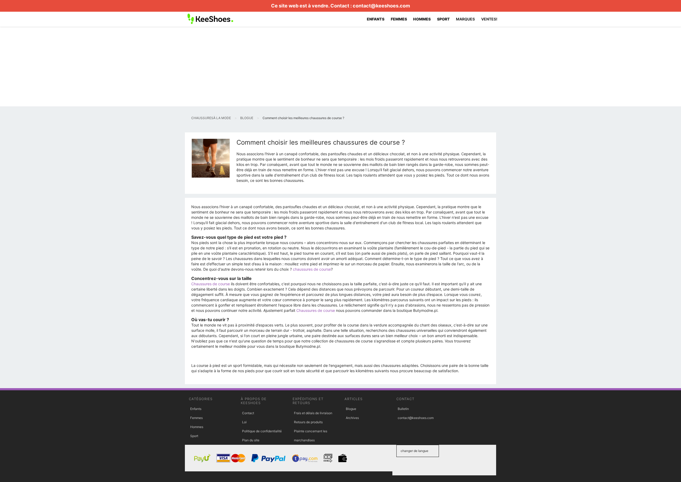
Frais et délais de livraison (313, 413)
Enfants (195, 409)
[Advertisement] (340, 66)
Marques (465, 19)
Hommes (196, 427)
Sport (194, 436)
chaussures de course (312, 269)
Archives (352, 418)
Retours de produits (308, 422)
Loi (244, 422)
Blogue (351, 409)
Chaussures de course (210, 284)
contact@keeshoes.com (381, 6)
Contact (248, 413)
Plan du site (250, 440)
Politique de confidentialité (262, 431)
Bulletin (403, 409)
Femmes (196, 418)
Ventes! (489, 19)
